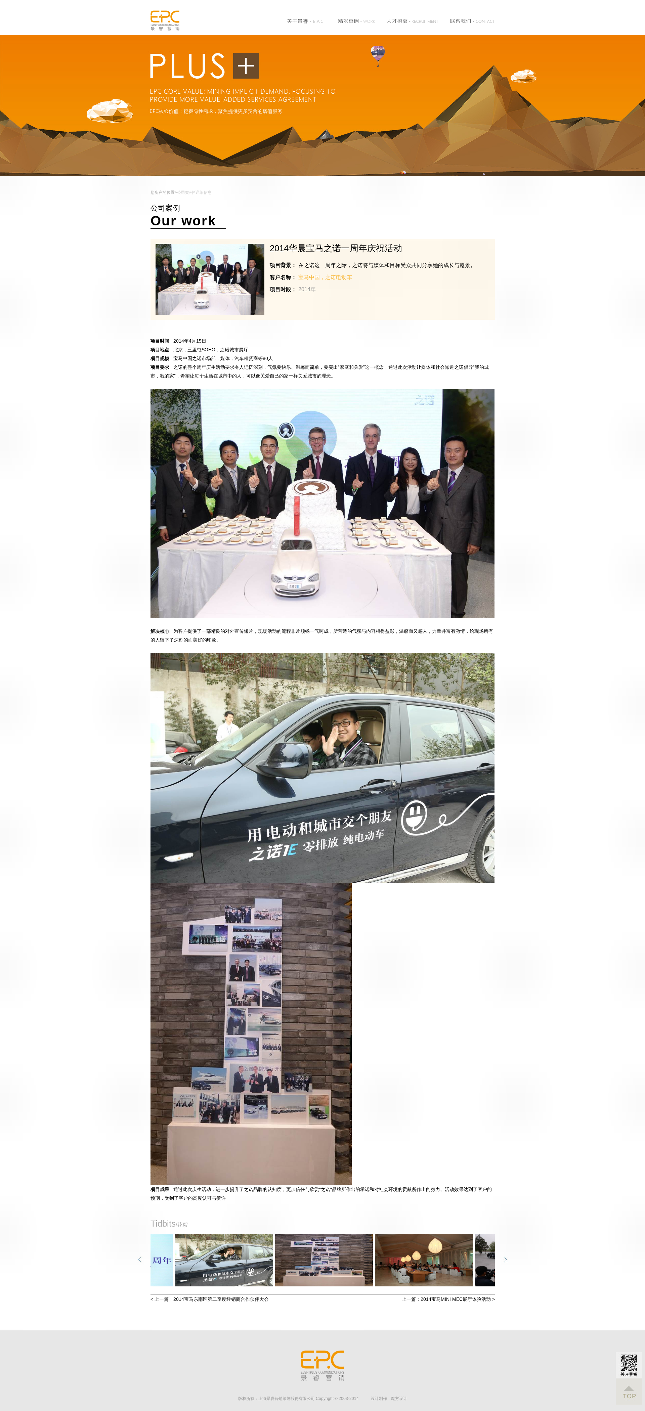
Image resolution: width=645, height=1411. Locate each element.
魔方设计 (399, 1398)
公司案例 (185, 192)
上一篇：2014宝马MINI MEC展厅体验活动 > (448, 1299)
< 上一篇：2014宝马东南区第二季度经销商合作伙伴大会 (209, 1299)
